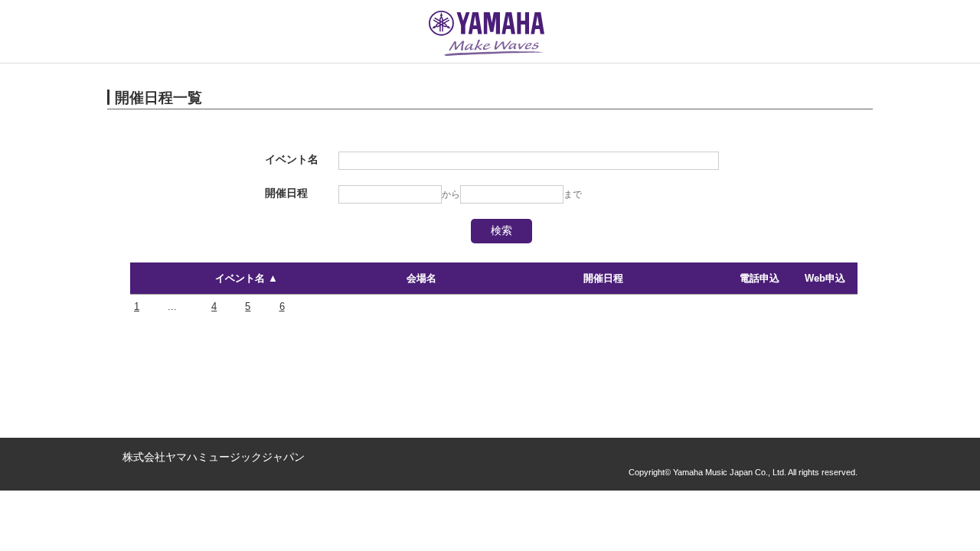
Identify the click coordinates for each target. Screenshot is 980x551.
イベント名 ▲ (246, 278)
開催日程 (603, 278)
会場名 (421, 278)
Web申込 (825, 278)
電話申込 (759, 278)
